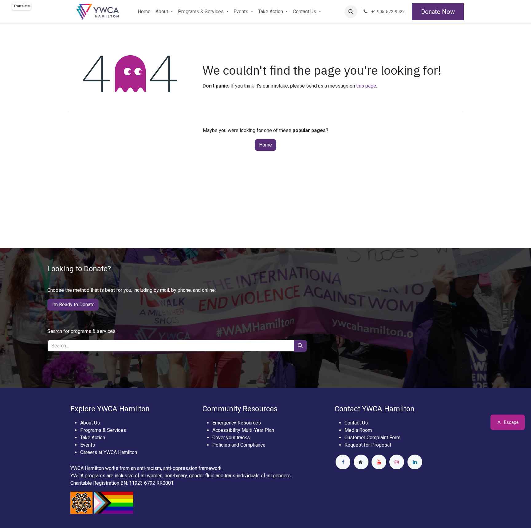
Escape (511, 422)
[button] (350, 11)
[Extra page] (361, 462)
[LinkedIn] (414, 462)
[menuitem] (144, 12)
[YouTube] (379, 462)
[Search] (300, 346)
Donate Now (438, 11)
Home (265, 145)
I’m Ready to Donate (73, 304)
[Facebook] (343, 462)
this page (366, 86)
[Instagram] (396, 462)
